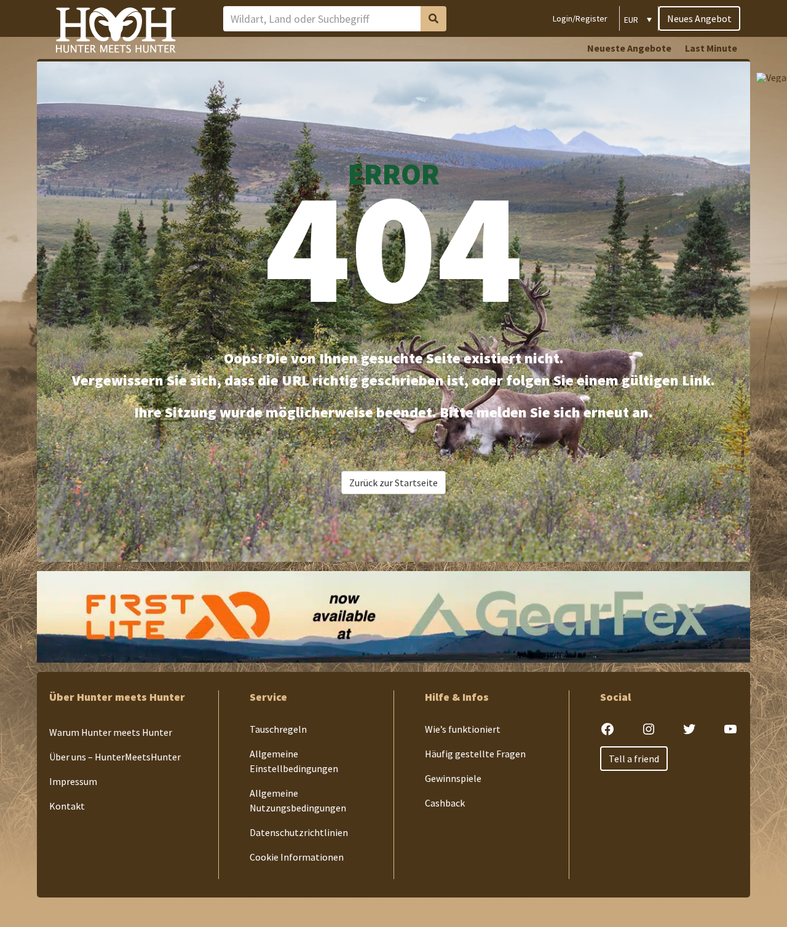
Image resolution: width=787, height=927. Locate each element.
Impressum (73, 781)
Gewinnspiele (453, 778)
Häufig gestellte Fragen (475, 754)
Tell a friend (634, 758)
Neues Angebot (699, 18)
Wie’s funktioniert (462, 729)
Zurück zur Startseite (393, 482)
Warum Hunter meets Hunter (110, 732)
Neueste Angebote (629, 48)
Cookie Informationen (297, 857)
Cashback (445, 803)
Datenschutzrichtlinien (299, 832)
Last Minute (711, 48)
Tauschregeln (278, 729)
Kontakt (67, 806)
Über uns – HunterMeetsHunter (115, 757)
